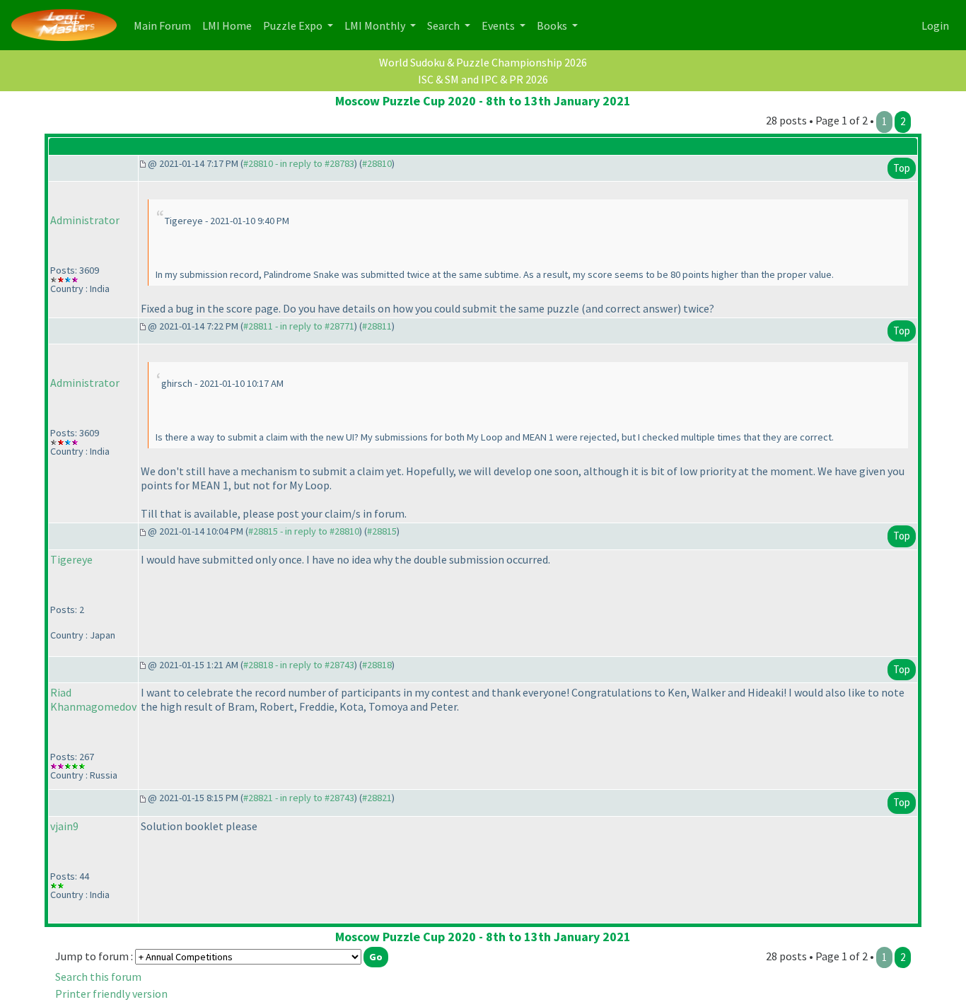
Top (901, 168)
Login (935, 25)
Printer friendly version (111, 993)
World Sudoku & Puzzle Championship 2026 (483, 62)
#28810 (377, 163)
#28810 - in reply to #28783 (298, 163)
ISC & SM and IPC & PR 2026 (483, 79)
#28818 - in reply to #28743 (298, 664)
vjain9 (64, 826)
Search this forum (98, 976)
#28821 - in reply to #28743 (298, 797)
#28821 (377, 797)
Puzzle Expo (294, 25)
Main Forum (165, 25)
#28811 (377, 326)
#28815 (382, 531)
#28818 (377, 664)
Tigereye (71, 559)
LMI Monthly (375, 25)
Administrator (85, 220)
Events (499, 25)
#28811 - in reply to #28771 (298, 326)
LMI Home (229, 25)
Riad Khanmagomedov (93, 699)
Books (553, 25)
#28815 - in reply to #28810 (303, 531)
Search (444, 25)
